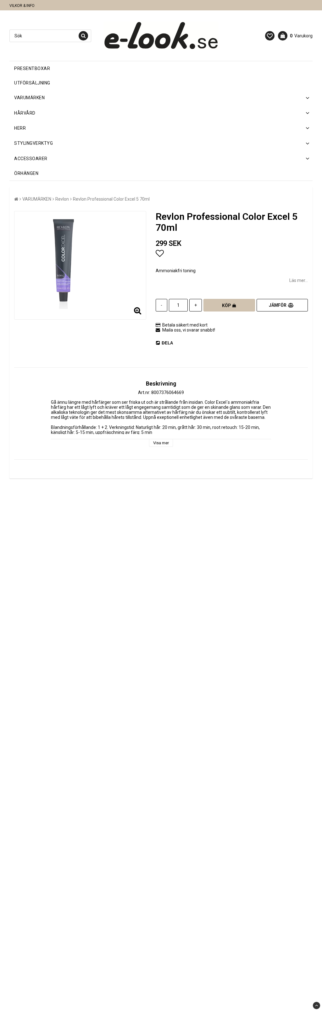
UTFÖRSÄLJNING (32, 82)
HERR (20, 128)
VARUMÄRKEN (29, 97)
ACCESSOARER (30, 158)
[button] (270, 36)
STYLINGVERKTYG (33, 143)
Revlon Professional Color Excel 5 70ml (111, 199)
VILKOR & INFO (22, 5)
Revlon (62, 199)
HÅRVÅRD (25, 113)
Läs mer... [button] (298, 280)
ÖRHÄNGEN (26, 173)
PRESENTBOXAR (32, 68)
